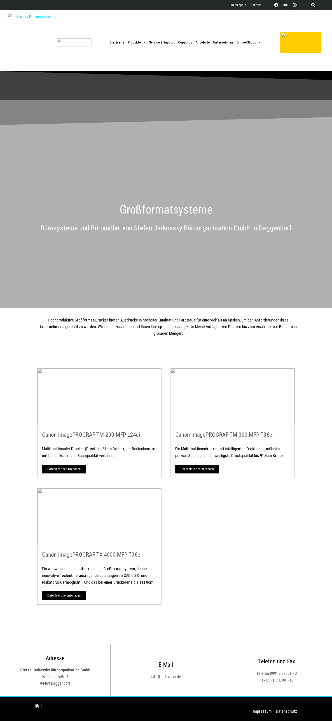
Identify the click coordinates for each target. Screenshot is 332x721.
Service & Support (162, 42)
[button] (313, 5)
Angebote (203, 42)
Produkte (134, 42)
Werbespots (238, 5)
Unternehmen (223, 42)
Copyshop (185, 42)
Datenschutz (286, 711)
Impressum (262, 711)
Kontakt (256, 5)
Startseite (117, 42)
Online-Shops (246, 42)
